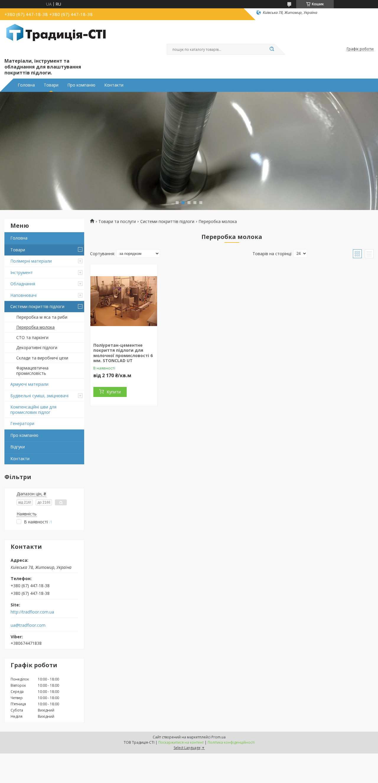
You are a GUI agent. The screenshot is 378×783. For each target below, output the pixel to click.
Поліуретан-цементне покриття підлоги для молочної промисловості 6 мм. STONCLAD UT (123, 353)
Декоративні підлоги (36, 347)
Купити (114, 392)
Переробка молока (35, 327)
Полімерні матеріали (31, 261)
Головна (26, 85)
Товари (51, 85)
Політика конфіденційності (231, 742)
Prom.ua (218, 737)
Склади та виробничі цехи (42, 358)
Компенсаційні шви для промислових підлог (33, 409)
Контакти (113, 85)
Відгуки (17, 447)
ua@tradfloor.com (28, 625)
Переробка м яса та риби (41, 317)
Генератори (22, 423)
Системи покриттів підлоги (37, 306)
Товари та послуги (117, 221)
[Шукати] (272, 49)
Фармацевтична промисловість (32, 370)
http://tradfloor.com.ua (32, 612)
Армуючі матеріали (29, 384)
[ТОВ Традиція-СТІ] (56, 38)
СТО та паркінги (32, 337)
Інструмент (21, 272)
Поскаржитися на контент (181, 742)
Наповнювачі (23, 295)
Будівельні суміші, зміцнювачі (39, 395)
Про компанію (81, 85)
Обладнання (22, 283)
